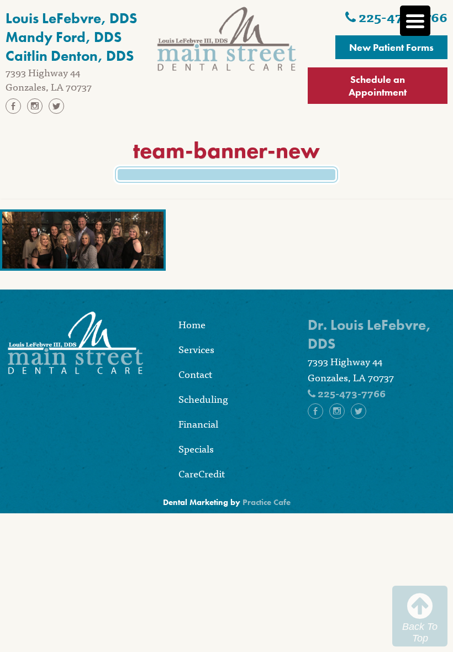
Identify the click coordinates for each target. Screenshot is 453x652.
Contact (195, 374)
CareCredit (201, 473)
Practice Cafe (267, 502)
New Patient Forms (391, 47)
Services (196, 349)
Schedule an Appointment (378, 85)
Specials (196, 448)
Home (192, 324)
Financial (198, 424)
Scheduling (203, 399)
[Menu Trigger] (415, 21)
